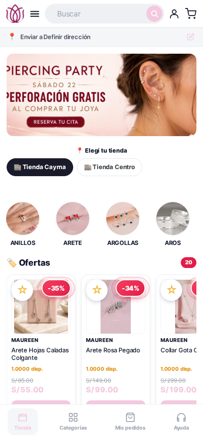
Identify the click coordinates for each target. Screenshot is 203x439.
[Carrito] (190, 13)
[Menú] (35, 14)
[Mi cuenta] (174, 13)
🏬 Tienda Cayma (40, 167)
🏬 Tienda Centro (109, 167)
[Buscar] (154, 14)
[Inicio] (15, 13)
